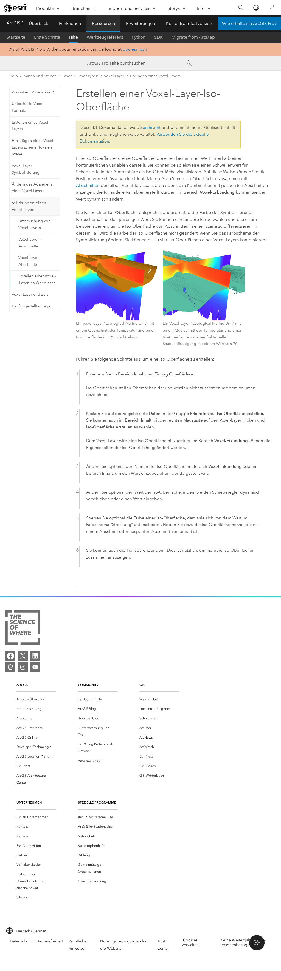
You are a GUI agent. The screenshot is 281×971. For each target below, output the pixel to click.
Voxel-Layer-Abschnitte (29, 261)
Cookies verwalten (190, 942)
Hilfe (73, 37)
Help (13, 76)
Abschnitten (88, 185)
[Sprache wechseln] (255, 7)
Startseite (16, 37)
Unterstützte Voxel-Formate (28, 107)
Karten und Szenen (40, 76)
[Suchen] (240, 7)
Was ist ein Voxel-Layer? (33, 92)
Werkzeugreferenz (105, 37)
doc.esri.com (135, 49)
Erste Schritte (47, 37)
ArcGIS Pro (17, 22)
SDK (158, 37)
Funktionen (70, 23)
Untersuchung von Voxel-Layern (34, 224)
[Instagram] (23, 667)
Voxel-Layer (114, 76)
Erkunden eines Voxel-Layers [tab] (29, 206)
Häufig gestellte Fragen (32, 306)
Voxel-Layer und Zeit (30, 294)
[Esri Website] (15, 8)
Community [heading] (88, 685)
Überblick (38, 23)
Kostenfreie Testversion (189, 23)
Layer (67, 76)
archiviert (152, 127)
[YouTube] (35, 667)
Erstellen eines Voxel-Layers (30, 126)
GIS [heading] (142, 685)
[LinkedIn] (35, 656)
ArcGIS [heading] (22, 685)
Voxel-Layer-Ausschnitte (29, 243)
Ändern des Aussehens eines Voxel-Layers (32, 187)
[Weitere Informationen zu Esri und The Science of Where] (22, 628)
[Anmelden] (272, 7)
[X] (23, 656)
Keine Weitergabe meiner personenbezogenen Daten (243, 942)
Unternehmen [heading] (29, 802)
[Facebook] (10, 656)
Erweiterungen (140, 23)
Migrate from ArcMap (193, 37)
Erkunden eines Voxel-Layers (155, 76)
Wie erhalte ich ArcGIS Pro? (249, 23)
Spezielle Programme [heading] (97, 802)
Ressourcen (103, 23)
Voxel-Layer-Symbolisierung (26, 169)
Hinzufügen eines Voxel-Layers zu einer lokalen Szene (33, 147)
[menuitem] (36, 699)
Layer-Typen (87, 76)
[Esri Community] (10, 667)
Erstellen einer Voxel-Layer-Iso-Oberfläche (37, 279)
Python (138, 37)
